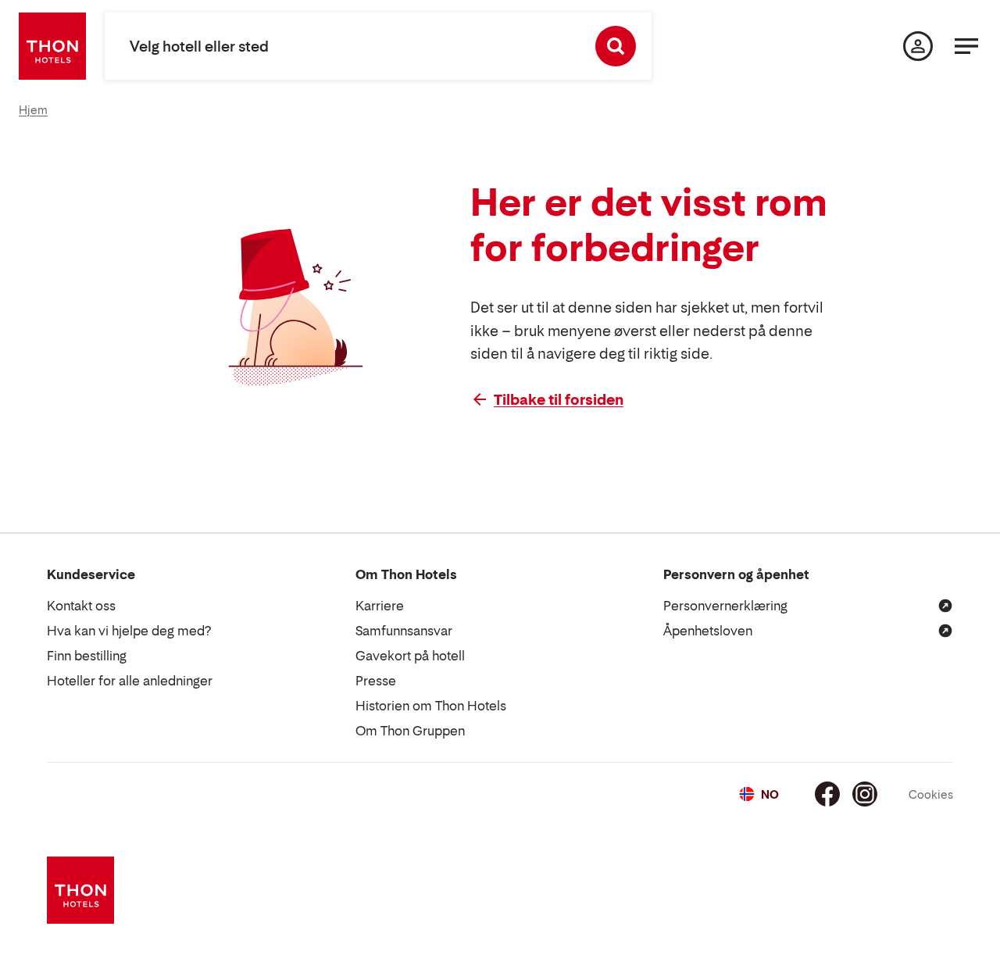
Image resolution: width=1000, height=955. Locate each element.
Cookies (931, 794)
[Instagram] (864, 794)
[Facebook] (827, 794)
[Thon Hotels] (52, 46)
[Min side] (918, 46)
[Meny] (966, 46)
